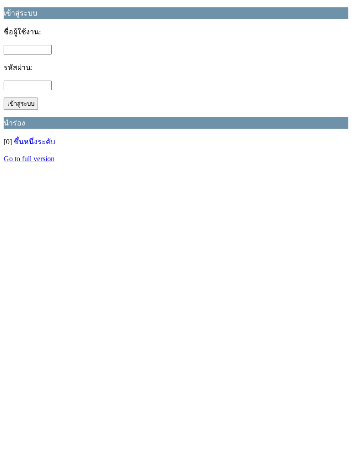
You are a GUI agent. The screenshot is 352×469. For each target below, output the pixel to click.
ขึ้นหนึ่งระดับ (34, 142)
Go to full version (29, 159)
